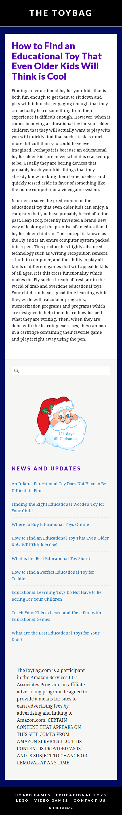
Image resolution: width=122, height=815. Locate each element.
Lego (22, 800)
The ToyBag (60, 13)
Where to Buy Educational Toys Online (50, 524)
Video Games (51, 800)
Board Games (33, 795)
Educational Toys (81, 795)
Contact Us (89, 800)
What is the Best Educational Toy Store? (51, 558)
